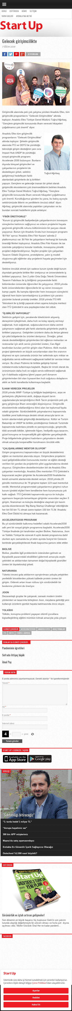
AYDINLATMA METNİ (24, 16)
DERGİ (4, 11)
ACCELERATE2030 (28, 629)
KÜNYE (24, 11)
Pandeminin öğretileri (13, 648)
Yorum (5, 683)
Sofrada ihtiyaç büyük (13, 655)
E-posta (6, 715)
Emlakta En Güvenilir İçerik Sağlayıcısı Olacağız (28, 847)
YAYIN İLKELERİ (7, 16)
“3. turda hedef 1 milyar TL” (17, 821)
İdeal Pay (6, 662)
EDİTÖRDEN (14, 11)
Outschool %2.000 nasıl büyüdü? (20, 853)
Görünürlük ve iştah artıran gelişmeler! (23, 915)
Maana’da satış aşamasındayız (18, 840)
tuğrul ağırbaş (23, 632)
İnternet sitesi (8, 723)
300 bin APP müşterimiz (15, 834)
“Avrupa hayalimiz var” (15, 828)
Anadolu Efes (44, 629)
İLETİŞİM (33, 11)
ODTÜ (11, 632)
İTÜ (5, 632)
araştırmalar (59, 629)
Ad (4, 707)
